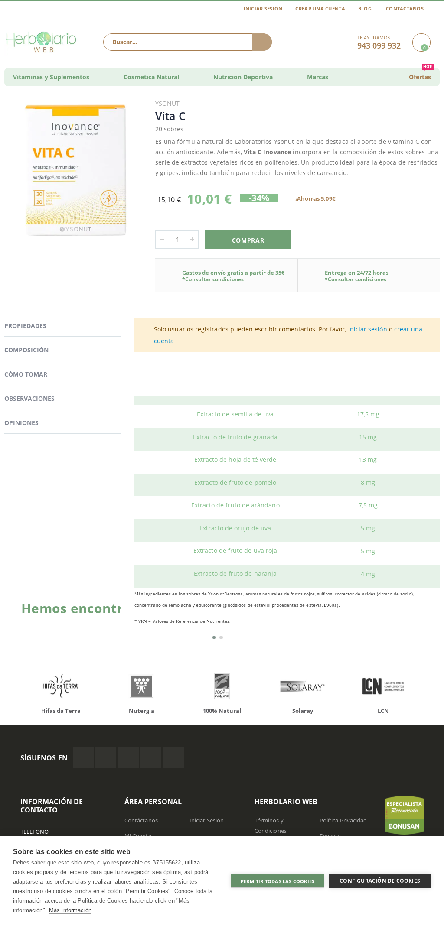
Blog (365, 8)
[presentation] (9, 688)
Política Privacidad (343, 820)
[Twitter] (105, 757)
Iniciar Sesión (263, 8)
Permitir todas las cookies (277, 881)
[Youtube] (173, 757)
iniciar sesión (367, 329)
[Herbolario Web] (41, 42)
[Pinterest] (150, 757)
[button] (214, 637)
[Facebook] (83, 757)
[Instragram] (128, 757)
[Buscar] (262, 42)
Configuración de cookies (380, 880)
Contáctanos (405, 8)
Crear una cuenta (320, 8)
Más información (70, 910)
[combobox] (187, 42)
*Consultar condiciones (213, 279)
